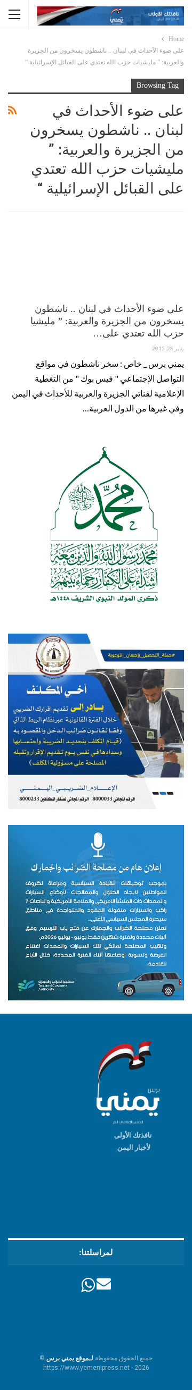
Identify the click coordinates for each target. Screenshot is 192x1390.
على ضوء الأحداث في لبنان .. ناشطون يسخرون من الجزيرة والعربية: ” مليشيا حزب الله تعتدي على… (107, 321)
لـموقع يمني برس (69, 1358)
